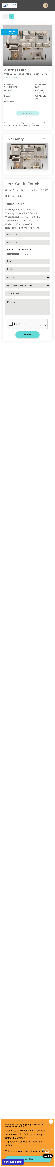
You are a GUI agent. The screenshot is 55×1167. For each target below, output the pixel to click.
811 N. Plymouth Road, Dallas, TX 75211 (26, 190)
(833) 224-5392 (13, 196)
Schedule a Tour (12, 1161)
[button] (48, 1153)
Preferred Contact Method (19, 249)
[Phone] (45, 5)
